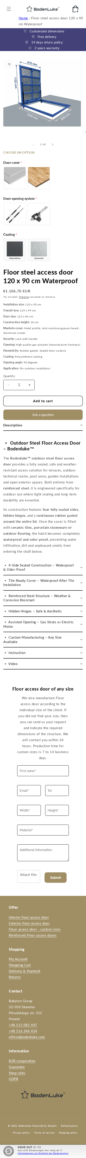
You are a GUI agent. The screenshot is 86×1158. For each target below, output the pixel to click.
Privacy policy (21, 1132)
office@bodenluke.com (27, 1037)
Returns (15, 977)
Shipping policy (68, 1132)
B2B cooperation (22, 1061)
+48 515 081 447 (23, 1025)
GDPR (13, 1079)
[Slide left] (33, 144)
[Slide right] (53, 144)
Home (23, 18)
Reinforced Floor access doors (32, 935)
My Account (18, 959)
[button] (9, 9)
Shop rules (17, 1073)
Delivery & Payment (24, 971)
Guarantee (17, 1067)
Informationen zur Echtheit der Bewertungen (43, 1153)
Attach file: (28, 875)
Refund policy (69, 1125)
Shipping (24, 296)
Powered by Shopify (44, 1125)
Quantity (9, 376)
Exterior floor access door (29, 923)
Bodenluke (25, 1125)
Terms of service (44, 1132)
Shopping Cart (20, 965)
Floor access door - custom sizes (35, 929)
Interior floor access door (29, 917)
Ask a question (43, 415)
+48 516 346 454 (23, 1031)
